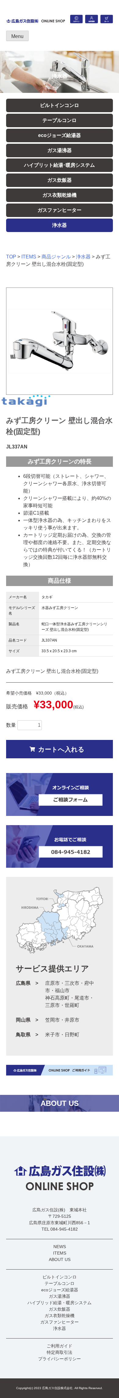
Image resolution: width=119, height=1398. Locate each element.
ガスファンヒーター (59, 210)
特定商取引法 (59, 1352)
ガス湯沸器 (59, 150)
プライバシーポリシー (59, 1358)
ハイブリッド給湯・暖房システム (59, 1302)
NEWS (59, 1246)
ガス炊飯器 (59, 180)
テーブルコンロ (59, 120)
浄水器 (59, 225)
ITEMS (28, 256)
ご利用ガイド (59, 1345)
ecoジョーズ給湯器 (59, 135)
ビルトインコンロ (59, 105)
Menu (17, 36)
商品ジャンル (56, 256)
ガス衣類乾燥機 (59, 195)
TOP (11, 256)
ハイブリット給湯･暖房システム (59, 165)
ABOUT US (59, 1259)
